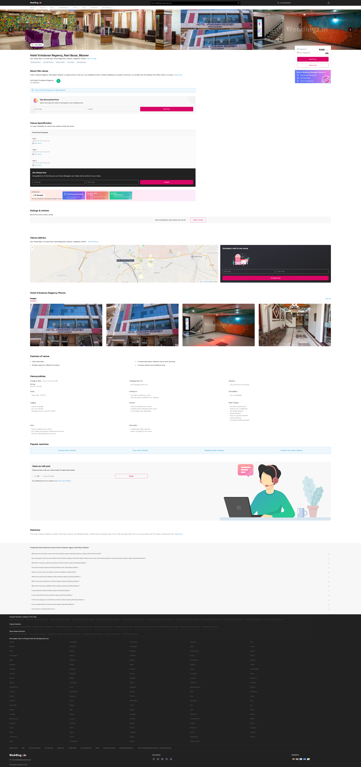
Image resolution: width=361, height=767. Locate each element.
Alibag (72, 664)
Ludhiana (12, 714)
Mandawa (73, 646)
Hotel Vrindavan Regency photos (232, 619)
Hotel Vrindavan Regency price (254, 619)
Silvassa (12, 692)
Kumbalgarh (13, 655)
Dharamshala (194, 651)
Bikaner (72, 678)
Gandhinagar (194, 737)
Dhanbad (132, 655)
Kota (251, 642)
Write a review (198, 220)
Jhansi (132, 683)
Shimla (72, 737)
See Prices (312, 59)
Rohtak (11, 642)
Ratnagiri (12, 664)
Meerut (132, 723)
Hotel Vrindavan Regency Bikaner (60, 619)
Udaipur (11, 710)
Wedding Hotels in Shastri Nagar (168, 627)
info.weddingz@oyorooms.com (21, 759)
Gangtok (192, 664)
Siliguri (132, 737)
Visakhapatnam (195, 719)
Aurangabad (73, 741)
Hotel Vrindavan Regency (16, 619)
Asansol (12, 673)
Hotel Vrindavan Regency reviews (211, 619)
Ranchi (252, 723)
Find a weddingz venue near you (161, 3)
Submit (166, 182)
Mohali (11, 678)
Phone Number (48, 476)
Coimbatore (13, 737)
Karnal (72, 728)
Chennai (132, 696)
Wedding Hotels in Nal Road (210, 627)
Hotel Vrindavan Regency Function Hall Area (160, 619)
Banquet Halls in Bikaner (67, 450)
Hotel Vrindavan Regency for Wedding (83, 619)
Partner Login (13, 748)
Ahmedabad (134, 701)
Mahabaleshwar (195, 687)
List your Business (86, 748)
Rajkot (72, 732)
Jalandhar (133, 732)
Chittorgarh (73, 642)
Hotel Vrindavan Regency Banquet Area (133, 619)
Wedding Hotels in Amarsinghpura (190, 627)
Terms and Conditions (64, 481)
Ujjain (11, 741)
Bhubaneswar (13, 719)
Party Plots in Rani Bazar (112, 634)
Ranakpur (73, 669)
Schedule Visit (275, 278)
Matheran (73, 660)
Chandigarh (13, 705)
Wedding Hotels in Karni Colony (103, 627)
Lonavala (193, 678)
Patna (131, 705)
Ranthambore (13, 687)
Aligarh (72, 651)
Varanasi (72, 719)
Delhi (191, 692)
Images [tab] (33, 298)
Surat (191, 710)
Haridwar (253, 683)
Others (252, 673)
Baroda (72, 714)
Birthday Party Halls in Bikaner (292, 450)
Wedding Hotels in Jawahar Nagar (43, 627)
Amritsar (132, 719)
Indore (72, 701)
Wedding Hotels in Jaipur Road (124, 627)
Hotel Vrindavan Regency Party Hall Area (187, 619)
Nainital (132, 660)
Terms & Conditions (34, 748)
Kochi (11, 728)
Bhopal (252, 714)
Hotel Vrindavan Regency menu (274, 619)
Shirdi (71, 687)
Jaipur (252, 696)
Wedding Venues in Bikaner (214, 450)
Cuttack (252, 737)
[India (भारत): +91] (37, 476)
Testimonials (72, 748)
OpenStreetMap (208, 281)
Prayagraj (253, 728)
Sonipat (252, 687)
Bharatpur (73, 673)
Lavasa (192, 655)
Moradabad (73, 692)
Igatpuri (11, 683)
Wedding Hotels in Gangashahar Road (146, 627)
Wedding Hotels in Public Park (64, 627)
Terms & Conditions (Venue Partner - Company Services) (154, 748)
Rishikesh (193, 683)
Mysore (132, 673)
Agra (71, 710)
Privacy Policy (49, 748)
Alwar (11, 651)
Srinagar (252, 660)
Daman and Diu (195, 741)
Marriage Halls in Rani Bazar (38, 634)
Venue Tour (313, 65)
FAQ (23, 748)
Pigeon (201, 281)
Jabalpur (253, 732)
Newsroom (61, 748)
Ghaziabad (193, 701)
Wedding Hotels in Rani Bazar (83, 627)
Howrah (132, 728)
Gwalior (192, 732)
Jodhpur (192, 723)
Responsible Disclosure (126, 748)
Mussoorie (73, 683)
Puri (191, 705)
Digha (192, 646)
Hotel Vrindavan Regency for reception (108, 619)
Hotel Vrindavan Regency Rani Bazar (37, 619)
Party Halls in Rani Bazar (55, 634)
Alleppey (133, 678)
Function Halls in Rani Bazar (130, 634)
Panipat (132, 741)
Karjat (131, 664)
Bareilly (72, 655)
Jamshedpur (194, 660)
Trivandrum (193, 673)
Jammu (252, 646)
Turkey (192, 669)
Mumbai (132, 692)
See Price (166, 109)
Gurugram (133, 714)
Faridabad (193, 714)
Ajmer (11, 660)
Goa (251, 701)
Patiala (252, 664)
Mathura (12, 646)
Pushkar (132, 669)
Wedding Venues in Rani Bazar (18, 634)
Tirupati (252, 651)
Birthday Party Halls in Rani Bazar (93, 634)
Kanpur (132, 710)
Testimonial (94, 7)
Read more (178, 75)
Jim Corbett (133, 642)
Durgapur (133, 651)
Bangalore (73, 696)
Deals (84, 7)
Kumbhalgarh (254, 669)
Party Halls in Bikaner (140, 450)
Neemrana (253, 678)
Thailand (12, 669)
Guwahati (12, 723)
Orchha (252, 655)
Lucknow (12, 701)
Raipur (11, 732)
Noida (252, 710)
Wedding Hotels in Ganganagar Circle (20, 627)
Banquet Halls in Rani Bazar (73, 634)
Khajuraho (133, 687)
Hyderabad (253, 692)
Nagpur (72, 705)
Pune (191, 696)
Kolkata (11, 696)
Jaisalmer (193, 642)
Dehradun (193, 728)
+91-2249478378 (34, 82)
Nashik (252, 719)
